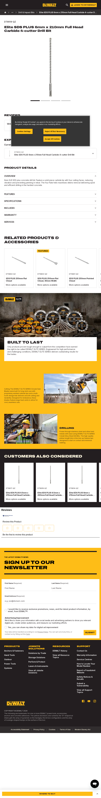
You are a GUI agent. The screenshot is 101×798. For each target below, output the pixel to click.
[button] (7, 528)
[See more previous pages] (12, 12)
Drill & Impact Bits (26, 12)
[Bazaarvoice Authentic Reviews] (8, 516)
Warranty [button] (10, 215)
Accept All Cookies (52, 139)
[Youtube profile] (89, 701)
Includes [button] (9, 208)
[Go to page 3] (55, 100)
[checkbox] (6, 610)
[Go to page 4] (65, 100)
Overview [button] (9, 176)
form (28, 634)
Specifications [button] (12, 201)
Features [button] (9, 194)
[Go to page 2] (45, 100)
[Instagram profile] (95, 701)
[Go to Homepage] (49, 5)
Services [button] (9, 222)
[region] (50, 270)
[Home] (5, 12)
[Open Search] (67, 5)
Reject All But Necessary (55, 131)
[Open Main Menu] (6, 5)
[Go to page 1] (35, 100)
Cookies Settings (24, 131)
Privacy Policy (42, 632)
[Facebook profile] (83, 701)
